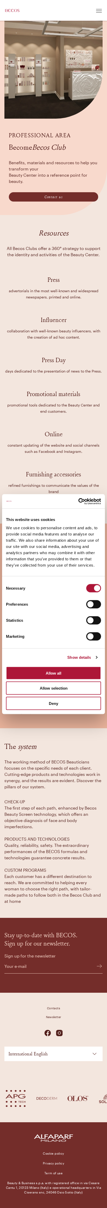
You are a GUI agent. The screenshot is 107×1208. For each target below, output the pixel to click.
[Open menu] (99, 10)
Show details (79, 657)
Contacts (53, 1008)
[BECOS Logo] (12, 10)
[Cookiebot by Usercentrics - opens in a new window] (78, 501)
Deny (53, 703)
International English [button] (28, 1053)
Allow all (53, 673)
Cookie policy (53, 1153)
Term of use (53, 1173)
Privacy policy (53, 1163)
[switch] (93, 604)
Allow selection (54, 688)
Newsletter (53, 1017)
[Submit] (97, 966)
